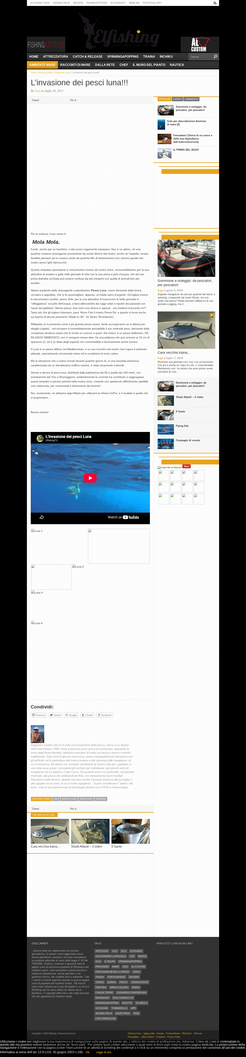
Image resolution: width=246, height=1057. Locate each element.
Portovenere (116, 977)
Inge (37, 90)
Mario (136, 987)
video (136, 972)
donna (111, 982)
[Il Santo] (130, 842)
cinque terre (104, 992)
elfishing (136, 951)
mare (115, 966)
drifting (101, 987)
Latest (177, 99)
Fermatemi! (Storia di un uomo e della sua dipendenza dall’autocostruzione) (192, 138)
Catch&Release (106, 1018)
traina (100, 977)
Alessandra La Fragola (111, 956)
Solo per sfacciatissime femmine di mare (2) (186, 123)
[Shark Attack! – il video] (90, 842)
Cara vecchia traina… (45, 846)
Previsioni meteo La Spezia (112, 972)
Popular (164, 99)
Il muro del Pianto (149, 64)
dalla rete (105, 64)
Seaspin (78, 3)
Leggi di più (103, 1052)
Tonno (100, 982)
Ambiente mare (42, 64)
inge (136, 1013)
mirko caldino (119, 987)
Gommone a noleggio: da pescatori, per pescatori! (191, 108)
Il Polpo (110, 961)
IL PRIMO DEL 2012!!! (186, 149)
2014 (98, 961)
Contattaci (160, 1037)
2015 (125, 966)
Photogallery (152, 3)
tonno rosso (139, 982)
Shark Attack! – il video (86, 846)
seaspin (134, 977)
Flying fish (182, 425)
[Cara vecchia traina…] (50, 842)
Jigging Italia (61, 3)
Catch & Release (88, 56)
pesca (123, 982)
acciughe (102, 1008)
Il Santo (116, 846)
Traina (149, 56)
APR (133, 1008)
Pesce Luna (69, 799)
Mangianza (102, 997)
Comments (191, 99)
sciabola (141, 1003)
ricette (127, 1003)
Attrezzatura (55, 56)
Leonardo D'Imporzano (131, 992)
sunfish (101, 799)
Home (33, 56)
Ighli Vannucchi (123, 997)
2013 (56, 799)
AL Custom (138, 966)
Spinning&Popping (123, 56)
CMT (132, 956)
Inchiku (166, 56)
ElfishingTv (118, 3)
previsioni (102, 966)
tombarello (119, 1008)
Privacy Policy (173, 1037)
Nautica (177, 64)
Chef (124, 64)
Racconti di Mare (75, 64)
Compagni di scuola (188, 440)
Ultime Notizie (147, 1037)
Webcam (134, 3)
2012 (114, 951)
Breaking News (46, 72)
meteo (142, 956)
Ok (88, 1052)
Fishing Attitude (96, 3)
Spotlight (86, 799)
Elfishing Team (40, 3)
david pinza (123, 1013)
